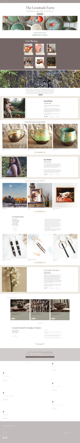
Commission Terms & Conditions (68, 432)
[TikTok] (46, 174)
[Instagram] (45, 116)
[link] (20, 314)
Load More (40, 152)
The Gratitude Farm (5, 1)
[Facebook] (47, 116)
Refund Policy (65, 433)
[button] (13, 318)
